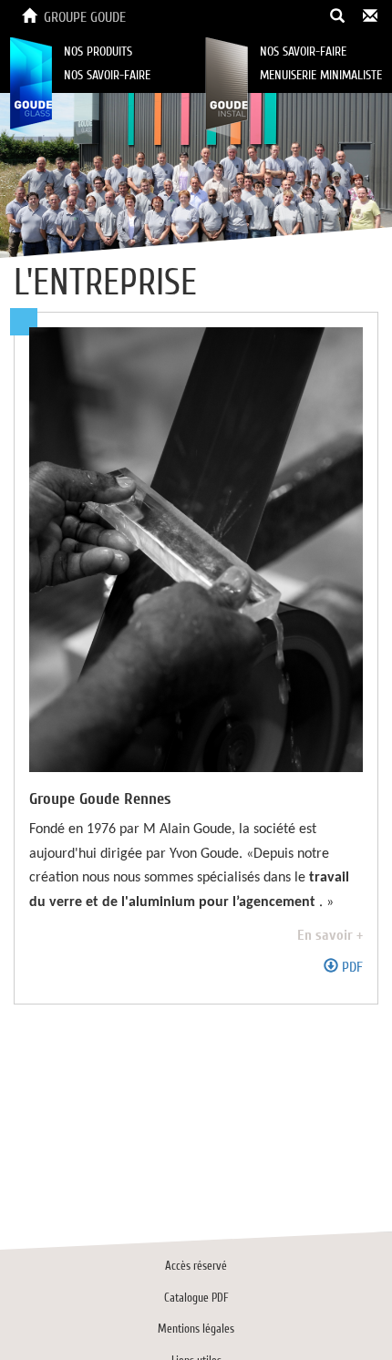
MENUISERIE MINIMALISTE (321, 75)
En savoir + (330, 935)
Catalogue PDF (196, 1297)
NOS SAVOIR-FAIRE (107, 75)
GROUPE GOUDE (85, 17)
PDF (350, 967)
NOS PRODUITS (98, 51)
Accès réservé (196, 1265)
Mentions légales (196, 1328)
